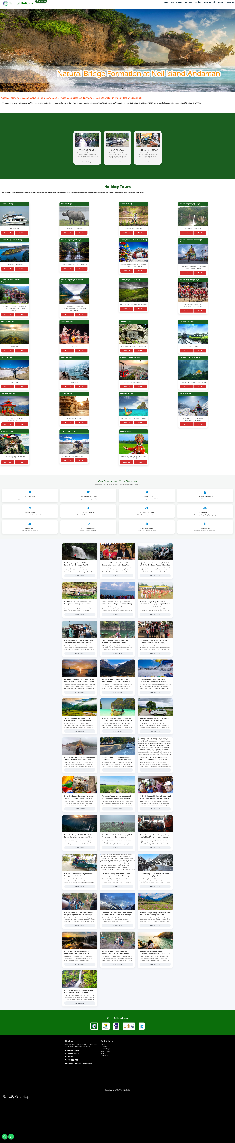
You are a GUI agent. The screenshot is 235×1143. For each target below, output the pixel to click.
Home (166, 2)
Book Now (147, 162)
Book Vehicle (117, 162)
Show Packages (87, 162)
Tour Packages (176, 2)
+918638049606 (72, 1050)
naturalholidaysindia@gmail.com (79, 1063)
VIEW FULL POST (80, 575)
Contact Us (230, 2)
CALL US (7, 233)
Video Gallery (218, 2)
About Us (207, 2)
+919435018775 (72, 1060)
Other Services (105, 1051)
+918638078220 (72, 1054)
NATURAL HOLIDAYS (122, 1090)
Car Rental (188, 2)
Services (198, 2)
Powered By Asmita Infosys (15, 1097)
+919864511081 (71, 1057)
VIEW (21, 233)
